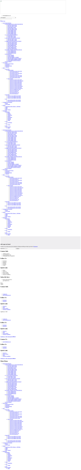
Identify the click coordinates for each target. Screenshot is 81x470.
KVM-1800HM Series (12, 45)
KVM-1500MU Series (12, 30)
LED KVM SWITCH (7, 23)
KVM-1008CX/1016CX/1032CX (14, 60)
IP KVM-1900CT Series (12, 28)
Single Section (10, 78)
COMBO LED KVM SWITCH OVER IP (13, 41)
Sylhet (9, 120)
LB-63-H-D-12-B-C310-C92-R (16, 71)
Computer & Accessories (7, 102)
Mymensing (10, 117)
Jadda (9, 127)
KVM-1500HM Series (12, 51)
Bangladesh (7, 111)
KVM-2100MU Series (12, 31)
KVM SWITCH (8, 54)
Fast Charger (7, 104)
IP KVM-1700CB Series (12, 25)
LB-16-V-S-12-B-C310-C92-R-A (16, 88)
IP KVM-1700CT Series (12, 26)
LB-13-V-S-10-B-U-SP (14, 90)
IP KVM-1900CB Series (12, 29)
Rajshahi (9, 118)
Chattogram (10, 115)
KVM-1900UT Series (12, 27)
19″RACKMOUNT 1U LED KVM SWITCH (14, 24)
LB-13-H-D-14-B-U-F (14, 74)
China (6, 121)
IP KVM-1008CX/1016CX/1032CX (14, 58)
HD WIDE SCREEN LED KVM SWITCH (13, 49)
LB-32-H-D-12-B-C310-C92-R (16, 75)
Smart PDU (7, 94)
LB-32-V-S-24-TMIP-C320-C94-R (14, 97)
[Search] (0, 20)
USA (6, 125)
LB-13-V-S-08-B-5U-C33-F (15, 89)
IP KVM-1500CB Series (12, 48)
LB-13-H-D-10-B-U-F (14, 72)
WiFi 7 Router (8, 109)
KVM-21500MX (11, 56)
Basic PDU (7, 69)
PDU (4, 68)
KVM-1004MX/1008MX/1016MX (14, 59)
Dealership (5, 110)
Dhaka (9, 112)
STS (6, 99)
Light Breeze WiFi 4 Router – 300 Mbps (12, 106)
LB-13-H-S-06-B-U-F (14, 93)
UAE (6, 123)
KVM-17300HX (11, 55)
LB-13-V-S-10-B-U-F (14, 91)
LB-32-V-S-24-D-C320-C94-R (16, 81)
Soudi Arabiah (8, 126)
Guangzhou (10, 122)
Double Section (10, 70)
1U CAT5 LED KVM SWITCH (11, 34)
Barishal (9, 114)
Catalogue (7, 66)
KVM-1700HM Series (12, 47)
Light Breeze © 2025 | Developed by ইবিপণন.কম (7, 336)
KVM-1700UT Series (12, 37)
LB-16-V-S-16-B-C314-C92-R (16, 85)
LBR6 (6, 107)
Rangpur (9, 119)
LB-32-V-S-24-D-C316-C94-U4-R (16, 80)
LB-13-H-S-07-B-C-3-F (14, 92)
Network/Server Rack (9, 63)
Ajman (9, 124)
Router (4, 105)
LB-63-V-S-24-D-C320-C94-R (16, 79)
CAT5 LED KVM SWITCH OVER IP (12, 38)
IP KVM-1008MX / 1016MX (13, 57)
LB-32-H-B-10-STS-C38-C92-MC (14, 100)
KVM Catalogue (8, 61)
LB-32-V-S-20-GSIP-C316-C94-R (14, 96)
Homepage (36, 246)
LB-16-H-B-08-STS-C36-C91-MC (14, 101)
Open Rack (7, 64)
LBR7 (6, 108)
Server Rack (5, 62)
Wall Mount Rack (8, 65)
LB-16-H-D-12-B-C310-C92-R (16, 73)
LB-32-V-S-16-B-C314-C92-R (16, 84)
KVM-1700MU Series (12, 32)
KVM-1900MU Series (12, 33)
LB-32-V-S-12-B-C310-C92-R (16, 87)
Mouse (6, 103)
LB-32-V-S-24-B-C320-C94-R (16, 83)
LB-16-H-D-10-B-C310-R (15, 77)
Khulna (9, 116)
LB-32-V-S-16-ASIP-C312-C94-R (14, 95)
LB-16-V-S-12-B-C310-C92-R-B (16, 86)
